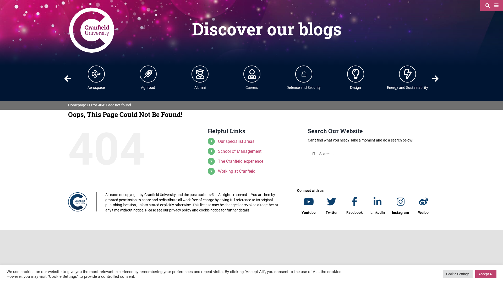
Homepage (77, 105)
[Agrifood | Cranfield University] (148, 74)
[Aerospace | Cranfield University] (96, 74)
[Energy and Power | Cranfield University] (407, 74)
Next (435, 79)
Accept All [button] (485, 274)
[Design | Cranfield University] (356, 74)
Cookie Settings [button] (457, 274)
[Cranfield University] (91, 8)
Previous (68, 79)
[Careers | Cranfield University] (252, 74)
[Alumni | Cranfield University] (200, 74)
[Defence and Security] (304, 74)
